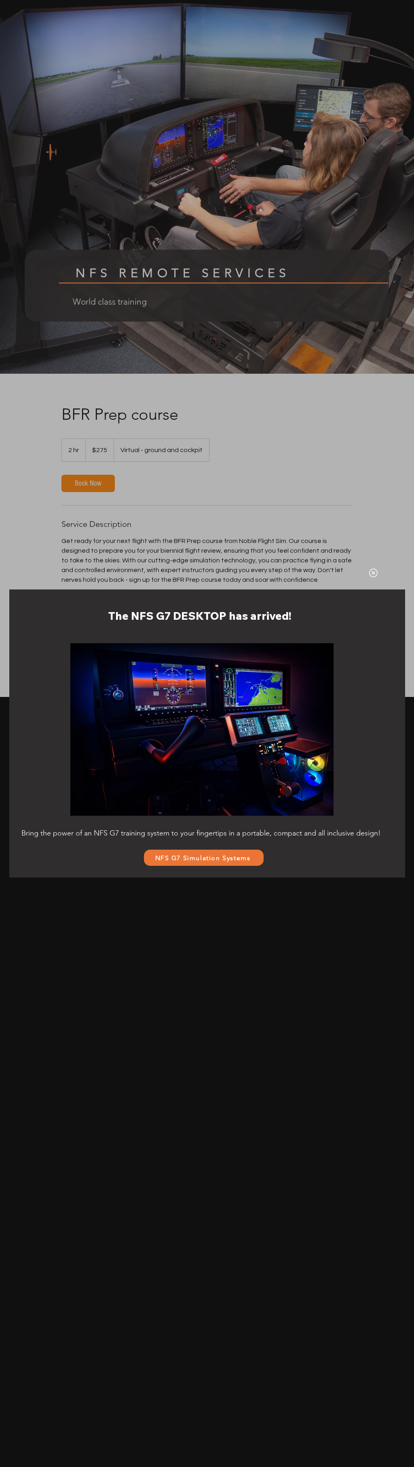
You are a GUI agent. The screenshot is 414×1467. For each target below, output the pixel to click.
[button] (373, 572)
